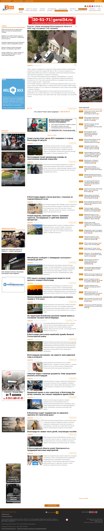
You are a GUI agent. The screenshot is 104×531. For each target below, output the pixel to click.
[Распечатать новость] (76, 26)
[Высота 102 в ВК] (85, 6)
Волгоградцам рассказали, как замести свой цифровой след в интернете (93, 203)
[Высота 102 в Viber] (97, 6)
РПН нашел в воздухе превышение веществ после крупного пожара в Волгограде (93, 168)
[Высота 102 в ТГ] (95, 6)
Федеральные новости (9, 228)
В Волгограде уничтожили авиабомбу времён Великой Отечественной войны (92, 197)
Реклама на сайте (5, 514)
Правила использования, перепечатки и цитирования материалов (31, 528)
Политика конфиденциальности (9, 528)
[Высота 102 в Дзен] (92, 6)
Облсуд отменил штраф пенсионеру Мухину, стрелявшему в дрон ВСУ (11, 48)
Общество (30, 65)
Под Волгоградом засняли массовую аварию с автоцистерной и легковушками (93, 125)
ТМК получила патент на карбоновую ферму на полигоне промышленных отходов (12, 31)
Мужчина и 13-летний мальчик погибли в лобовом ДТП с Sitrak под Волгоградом (93, 255)
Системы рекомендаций (7, 516)
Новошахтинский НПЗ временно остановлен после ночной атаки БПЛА (93, 306)
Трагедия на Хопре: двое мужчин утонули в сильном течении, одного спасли (91, 147)
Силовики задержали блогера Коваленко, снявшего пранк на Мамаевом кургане (13, 43)
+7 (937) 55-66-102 (64, 111)
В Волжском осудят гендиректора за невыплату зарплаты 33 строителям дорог (93, 224)
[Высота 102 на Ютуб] (90, 6)
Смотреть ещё (52, 505)
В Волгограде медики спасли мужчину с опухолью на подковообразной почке (92, 141)
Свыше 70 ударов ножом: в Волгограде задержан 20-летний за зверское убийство (93, 280)
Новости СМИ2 (52, 135)
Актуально (5, 130)
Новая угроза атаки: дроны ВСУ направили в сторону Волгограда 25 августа (93, 112)
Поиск (98, 1)
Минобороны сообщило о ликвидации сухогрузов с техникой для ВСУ (91, 162)
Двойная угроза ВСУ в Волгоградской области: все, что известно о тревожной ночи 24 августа (13, 37)
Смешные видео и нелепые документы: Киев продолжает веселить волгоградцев (92, 209)
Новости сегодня (18, 1)
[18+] (101, 6)
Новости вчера (29, 1)
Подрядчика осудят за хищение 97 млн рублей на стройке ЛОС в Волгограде (93, 232)
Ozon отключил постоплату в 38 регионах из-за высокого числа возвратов (93, 300)
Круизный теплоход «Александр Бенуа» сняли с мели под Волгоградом (93, 190)
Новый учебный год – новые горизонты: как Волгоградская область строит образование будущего (13, 54)
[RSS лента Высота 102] (96, 512)
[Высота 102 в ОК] (88, 6)
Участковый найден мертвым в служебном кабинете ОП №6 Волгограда (92, 269)
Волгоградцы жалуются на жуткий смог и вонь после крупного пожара (91, 119)
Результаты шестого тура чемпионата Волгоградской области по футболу (92, 238)
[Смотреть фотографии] (97, 113)
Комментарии (72, 108)
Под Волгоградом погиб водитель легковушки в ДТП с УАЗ (92, 287)
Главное (4, 26)
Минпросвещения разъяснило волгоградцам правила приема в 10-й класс (93, 176)
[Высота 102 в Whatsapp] (99, 6)
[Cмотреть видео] (86, 128)
